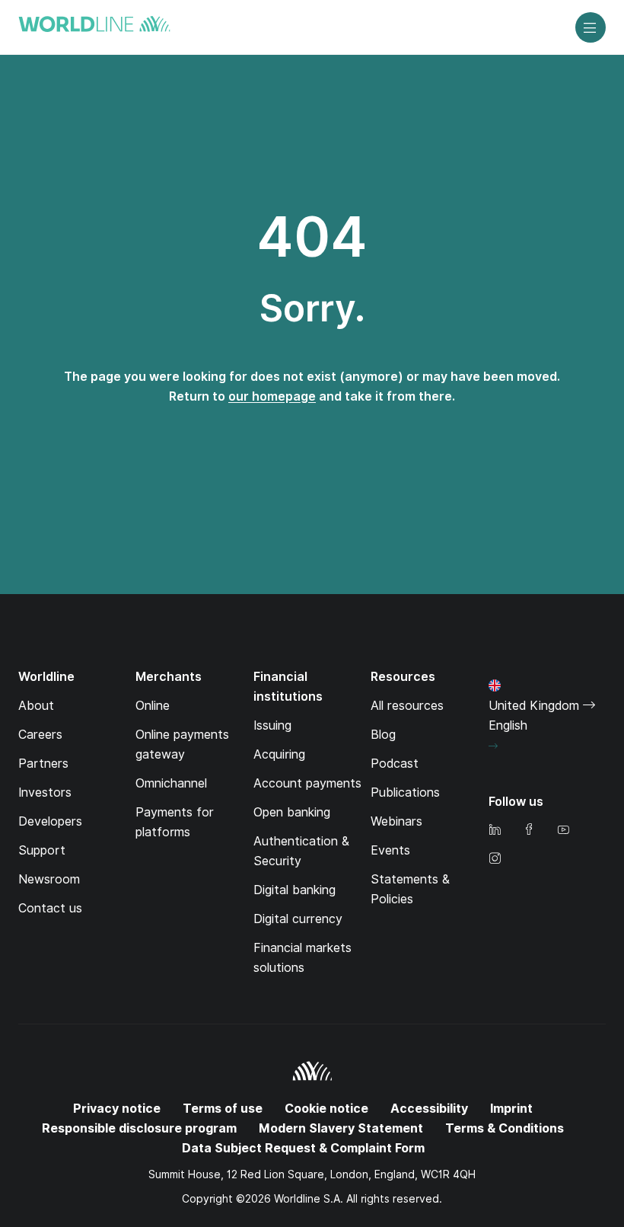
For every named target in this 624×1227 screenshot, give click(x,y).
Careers (40, 734)
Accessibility (429, 1108)
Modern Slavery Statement (341, 1128)
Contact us (50, 908)
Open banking (291, 812)
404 (312, 237)
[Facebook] (529, 830)
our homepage (272, 396)
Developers (50, 821)
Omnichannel (171, 783)
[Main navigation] (590, 27)
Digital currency (297, 919)
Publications (405, 792)
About (36, 705)
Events (390, 850)
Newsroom (49, 879)
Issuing (272, 725)
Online (152, 705)
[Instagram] (495, 859)
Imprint (511, 1108)
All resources (407, 705)
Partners (43, 763)
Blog (383, 734)
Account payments (307, 783)
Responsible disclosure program (139, 1128)
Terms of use (223, 1108)
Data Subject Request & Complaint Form (303, 1148)
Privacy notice (117, 1108)
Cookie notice (326, 1108)
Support (41, 850)
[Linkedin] (495, 830)
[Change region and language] (493, 746)
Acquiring (279, 754)
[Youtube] (563, 830)
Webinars (396, 821)
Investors (45, 792)
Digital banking (294, 890)
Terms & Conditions (504, 1128)
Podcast (395, 763)
